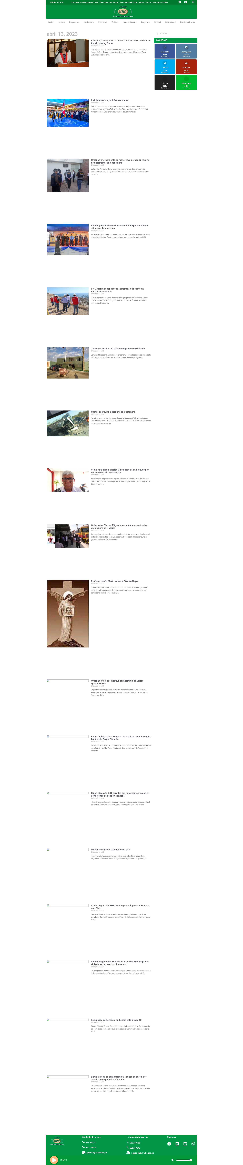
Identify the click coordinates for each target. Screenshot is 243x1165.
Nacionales (89, 22)
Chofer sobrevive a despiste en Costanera (113, 411)
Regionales (74, 22)
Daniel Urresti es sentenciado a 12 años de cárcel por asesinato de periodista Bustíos (119, 1078)
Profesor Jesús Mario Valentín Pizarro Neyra (114, 581)
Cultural (157, 22)
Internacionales (130, 22)
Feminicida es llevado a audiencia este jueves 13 (116, 1020)
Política (115, 22)
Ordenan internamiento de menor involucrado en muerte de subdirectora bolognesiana (120, 161)
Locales (61, 22)
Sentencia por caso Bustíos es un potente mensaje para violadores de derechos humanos (120, 963)
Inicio (50, 22)
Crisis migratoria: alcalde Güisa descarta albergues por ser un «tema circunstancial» (120, 471)
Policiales (102, 22)
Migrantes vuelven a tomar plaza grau (110, 849)
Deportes (145, 22)
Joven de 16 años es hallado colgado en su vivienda (118, 348)
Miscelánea (170, 22)
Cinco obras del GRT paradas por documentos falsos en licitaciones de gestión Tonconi (120, 794)
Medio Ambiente (187, 22)
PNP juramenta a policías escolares (109, 100)
